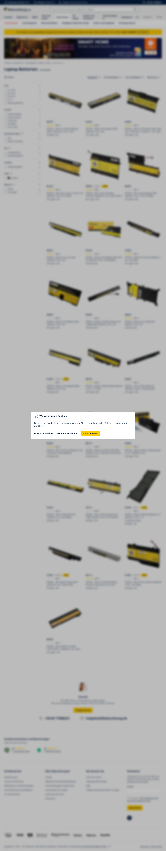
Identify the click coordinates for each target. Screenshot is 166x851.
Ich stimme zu (90, 433)
